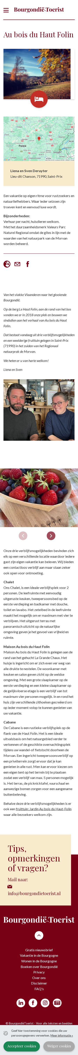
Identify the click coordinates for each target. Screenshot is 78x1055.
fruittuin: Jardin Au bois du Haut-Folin (44, 809)
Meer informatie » (61, 1035)
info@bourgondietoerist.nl (34, 893)
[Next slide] (51, 535)
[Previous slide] (23, 535)
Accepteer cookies (21, 1046)
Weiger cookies (59, 1046)
